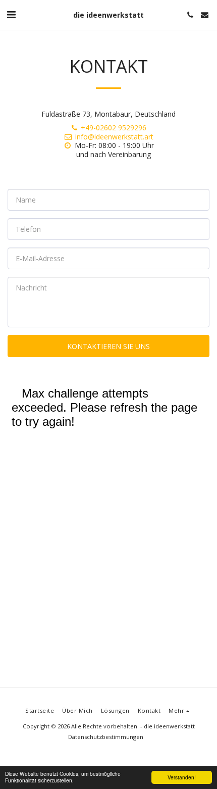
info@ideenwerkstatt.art (114, 136)
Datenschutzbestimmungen (105, 737)
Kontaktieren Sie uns (108, 346)
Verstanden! (182, 777)
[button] (11, 14)
